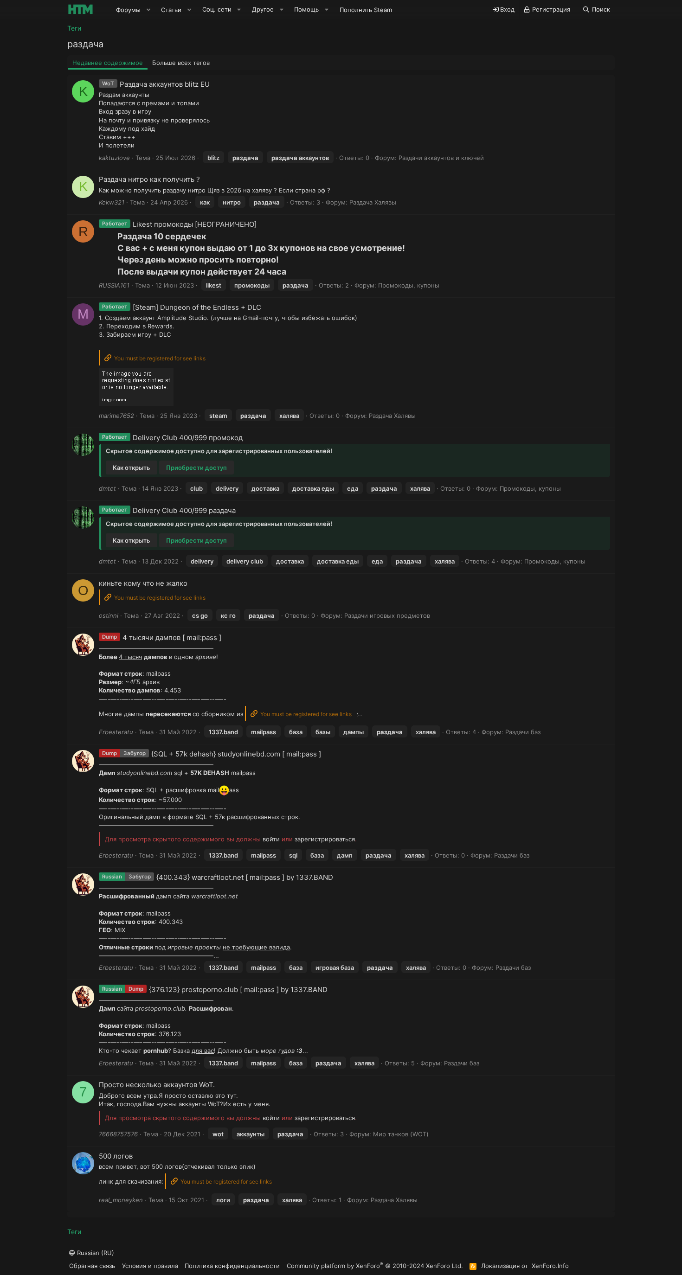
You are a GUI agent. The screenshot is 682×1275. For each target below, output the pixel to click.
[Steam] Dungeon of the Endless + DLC (197, 307)
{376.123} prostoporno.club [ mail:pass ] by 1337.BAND (238, 989)
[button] (148, 10)
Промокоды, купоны (408, 285)
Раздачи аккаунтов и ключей (441, 157)
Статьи (171, 9)
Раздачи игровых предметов (387, 615)
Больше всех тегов (181, 62)
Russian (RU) (94, 1252)
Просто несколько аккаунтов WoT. (157, 1084)
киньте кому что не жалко (143, 583)
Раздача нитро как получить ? (149, 179)
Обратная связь (92, 1265)
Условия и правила (150, 1265)
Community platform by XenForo (375, 1265)
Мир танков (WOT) (401, 1134)
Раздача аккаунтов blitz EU (165, 84)
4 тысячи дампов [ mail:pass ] (171, 637)
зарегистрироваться (325, 839)
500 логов (116, 1156)
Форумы (128, 9)
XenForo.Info (550, 1265)
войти (271, 839)
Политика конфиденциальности (232, 1265)
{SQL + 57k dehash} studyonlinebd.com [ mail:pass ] (236, 754)
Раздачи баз (522, 732)
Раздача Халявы (372, 202)
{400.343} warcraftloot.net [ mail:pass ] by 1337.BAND (244, 877)
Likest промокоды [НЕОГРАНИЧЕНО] (195, 224)
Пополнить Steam (366, 9)
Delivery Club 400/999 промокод (188, 437)
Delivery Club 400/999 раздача (184, 510)
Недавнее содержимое (107, 62)
